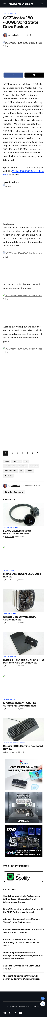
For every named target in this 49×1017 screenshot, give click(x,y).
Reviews (6, 14)
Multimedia (8, 527)
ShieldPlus (34, 466)
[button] (4, 3)
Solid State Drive (10, 471)
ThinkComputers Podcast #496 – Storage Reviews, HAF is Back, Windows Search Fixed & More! (23, 955)
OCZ (24, 167)
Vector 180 (8, 475)
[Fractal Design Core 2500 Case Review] (23, 557)
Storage (13, 14)
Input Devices (14, 743)
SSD (21, 471)
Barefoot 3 (16, 461)
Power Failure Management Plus (15, 466)
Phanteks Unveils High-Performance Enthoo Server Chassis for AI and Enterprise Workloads (21, 899)
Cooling (7, 614)
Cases (6, 571)
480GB (7, 461)
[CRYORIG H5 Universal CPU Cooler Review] (23, 600)
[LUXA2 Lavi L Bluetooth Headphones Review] (23, 514)
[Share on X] (34, 75)
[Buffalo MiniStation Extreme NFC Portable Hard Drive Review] (23, 643)
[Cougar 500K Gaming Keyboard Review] (23, 729)
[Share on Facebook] (13, 75)
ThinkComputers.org (20, 4)
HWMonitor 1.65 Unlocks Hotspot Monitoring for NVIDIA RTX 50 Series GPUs (21, 942)
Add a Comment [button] (15, 492)
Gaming (6, 700)
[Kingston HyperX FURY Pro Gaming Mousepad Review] (23, 686)
